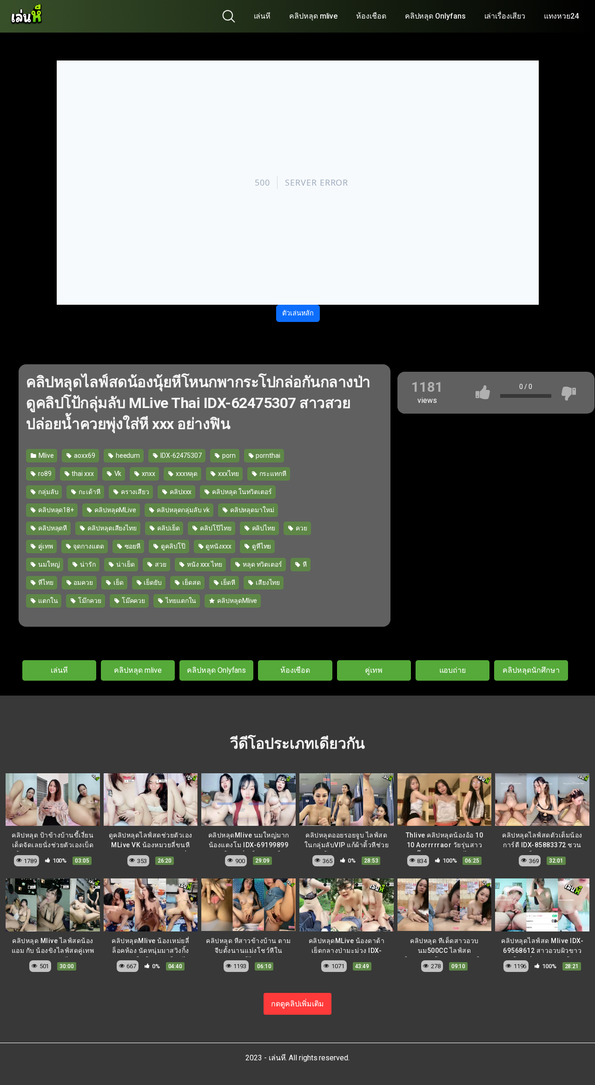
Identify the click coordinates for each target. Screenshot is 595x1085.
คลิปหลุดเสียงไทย (111, 528)
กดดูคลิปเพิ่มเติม (297, 1003)
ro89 (44, 473)
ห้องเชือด (371, 16)
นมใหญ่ (48, 564)
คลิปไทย (263, 528)
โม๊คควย (132, 600)
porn (228, 455)
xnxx (147, 473)
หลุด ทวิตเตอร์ (261, 564)
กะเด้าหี (88, 492)
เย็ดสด (191, 582)
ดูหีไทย (261, 546)
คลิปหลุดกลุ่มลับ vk (182, 510)
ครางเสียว (134, 492)
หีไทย (45, 582)
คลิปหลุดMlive (236, 600)
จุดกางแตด (88, 546)
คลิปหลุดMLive (114, 510)
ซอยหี (132, 546)
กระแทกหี (272, 473)
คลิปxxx (180, 492)
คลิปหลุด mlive (313, 16)
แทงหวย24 (561, 16)
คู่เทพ (45, 546)
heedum (127, 455)
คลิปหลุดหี (52, 528)
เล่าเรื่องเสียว (504, 16)
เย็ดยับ (152, 582)
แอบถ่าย (452, 670)
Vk (117, 473)
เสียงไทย (267, 582)
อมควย (82, 582)
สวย (159, 564)
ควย (300, 528)
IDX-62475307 (180, 455)
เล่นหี (262, 16)
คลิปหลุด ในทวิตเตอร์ (241, 492)
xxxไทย (227, 473)
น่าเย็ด (125, 564)
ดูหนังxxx (218, 546)
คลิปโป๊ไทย (214, 528)
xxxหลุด (186, 473)
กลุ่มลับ (48, 492)
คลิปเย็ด (167, 528)
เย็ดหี (227, 582)
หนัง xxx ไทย (203, 564)
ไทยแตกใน (180, 600)
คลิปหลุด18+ (55, 510)
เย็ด (118, 582)
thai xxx (81, 473)
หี (304, 564)
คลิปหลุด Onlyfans (435, 16)
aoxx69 (84, 455)
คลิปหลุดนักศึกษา (530, 670)
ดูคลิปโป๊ (172, 546)
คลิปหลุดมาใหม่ (251, 510)
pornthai (267, 455)
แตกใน (47, 600)
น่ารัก (87, 564)
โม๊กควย (89, 600)
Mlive (45, 455)
